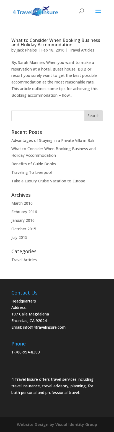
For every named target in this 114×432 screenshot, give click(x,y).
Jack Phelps (27, 50)
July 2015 (19, 237)
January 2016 (23, 220)
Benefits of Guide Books (33, 163)
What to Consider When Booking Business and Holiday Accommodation (55, 42)
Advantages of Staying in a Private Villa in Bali (52, 140)
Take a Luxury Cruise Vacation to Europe (48, 180)
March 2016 (22, 203)
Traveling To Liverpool (31, 172)
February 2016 (24, 211)
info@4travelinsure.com (44, 327)
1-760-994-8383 (25, 352)
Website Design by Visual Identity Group (57, 424)
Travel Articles (81, 50)
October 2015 (23, 228)
